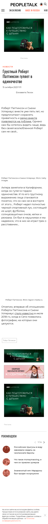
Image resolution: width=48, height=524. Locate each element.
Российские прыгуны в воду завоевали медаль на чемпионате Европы (28, 450)
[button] (44, 442)
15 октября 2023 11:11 (12, 87)
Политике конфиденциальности (18, 519)
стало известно (24, 313)
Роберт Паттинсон (9, 340)
